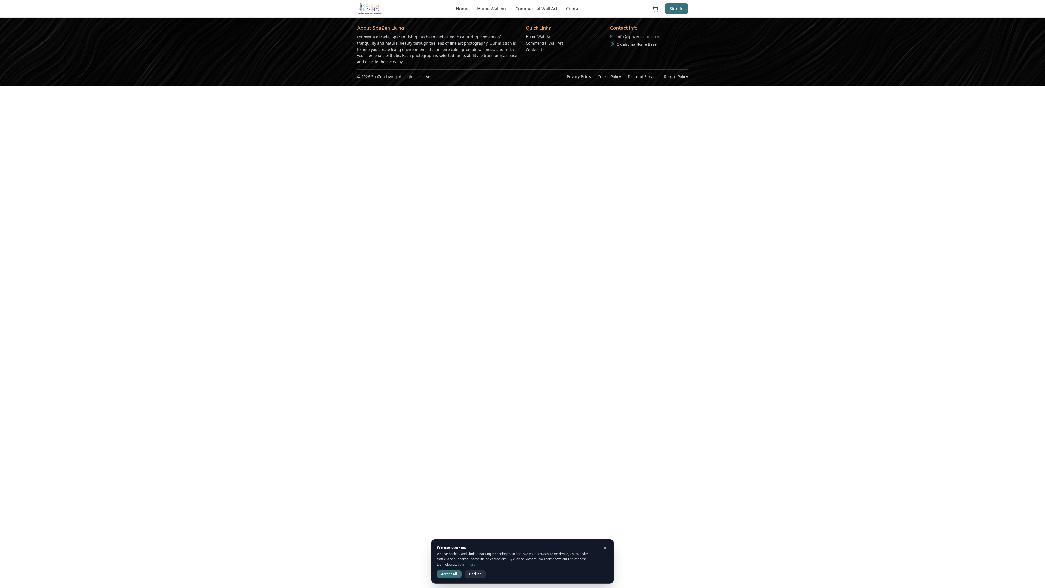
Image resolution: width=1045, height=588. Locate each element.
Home (462, 9)
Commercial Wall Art (536, 9)
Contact (574, 9)
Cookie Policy (609, 76)
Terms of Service (642, 76)
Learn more (466, 564)
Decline (475, 574)
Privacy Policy (579, 76)
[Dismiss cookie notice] (605, 548)
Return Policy (676, 76)
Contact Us (535, 49)
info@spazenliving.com (638, 36)
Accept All (449, 574)
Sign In (676, 9)
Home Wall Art (492, 9)
